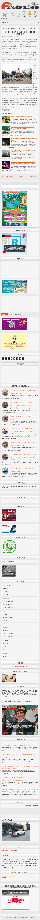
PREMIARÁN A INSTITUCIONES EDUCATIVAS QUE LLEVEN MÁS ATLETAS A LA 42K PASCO (22, 127)
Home (4, 28)
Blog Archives (18, 314)
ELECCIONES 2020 (8, 601)
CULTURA (5, 595)
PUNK (4, 647)
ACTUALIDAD (6, 585)
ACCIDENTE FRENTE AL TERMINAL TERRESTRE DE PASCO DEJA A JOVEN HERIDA (21, 418)
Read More (22, 123)
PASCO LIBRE (19, 915)
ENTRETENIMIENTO (8, 608)
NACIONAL (6, 630)
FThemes (31, 917)
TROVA (5, 656)
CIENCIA (5, 591)
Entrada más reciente (6, 176)
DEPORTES (6, 598)
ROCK (4, 650)
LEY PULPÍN (6, 621)
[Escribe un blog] (5, 110)
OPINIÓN (5, 640)
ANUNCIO (5, 588)
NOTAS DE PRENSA (8, 634)
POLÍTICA (5, 643)
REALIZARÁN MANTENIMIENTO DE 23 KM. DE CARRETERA (20, 33)
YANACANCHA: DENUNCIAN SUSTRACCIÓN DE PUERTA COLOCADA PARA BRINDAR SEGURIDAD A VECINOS (24, 392)
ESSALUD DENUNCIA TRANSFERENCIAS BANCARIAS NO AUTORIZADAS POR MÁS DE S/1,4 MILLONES (23, 470)
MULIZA (5, 627)
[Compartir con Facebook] (8, 110)
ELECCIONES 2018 (8, 604)
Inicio (21, 176)
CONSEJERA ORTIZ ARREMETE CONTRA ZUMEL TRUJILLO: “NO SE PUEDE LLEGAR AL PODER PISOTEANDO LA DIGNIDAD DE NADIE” (16, 779)
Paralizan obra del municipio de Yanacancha (21, 116)
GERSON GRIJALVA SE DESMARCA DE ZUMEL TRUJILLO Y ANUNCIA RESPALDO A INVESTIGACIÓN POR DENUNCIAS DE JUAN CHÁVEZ (19, 694)
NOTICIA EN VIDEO (8, 637)
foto (4, 611)
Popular (4, 314)
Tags (10, 314)
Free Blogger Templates (18, 917)
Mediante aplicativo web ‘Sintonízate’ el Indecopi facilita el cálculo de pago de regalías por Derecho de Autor (24, 163)
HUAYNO (5, 614)
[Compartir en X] (7, 110)
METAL (5, 624)
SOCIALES (5, 653)
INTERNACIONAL (7, 617)
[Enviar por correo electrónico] (3, 110)
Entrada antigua (34, 176)
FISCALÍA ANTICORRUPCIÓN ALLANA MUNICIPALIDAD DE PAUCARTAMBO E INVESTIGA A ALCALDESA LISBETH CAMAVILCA (19, 756)
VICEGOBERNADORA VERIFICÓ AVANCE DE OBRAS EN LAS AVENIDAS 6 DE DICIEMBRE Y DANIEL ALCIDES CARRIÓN (24, 444)
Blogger (32, 915)
